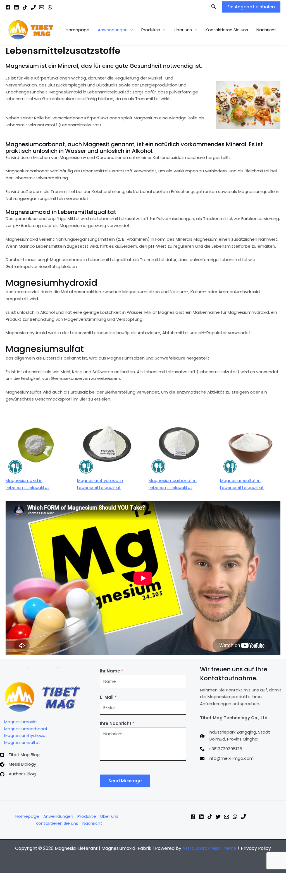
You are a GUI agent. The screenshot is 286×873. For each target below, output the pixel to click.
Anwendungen (113, 30)
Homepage (77, 30)
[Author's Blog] (18, 774)
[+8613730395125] (221, 749)
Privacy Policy (256, 848)
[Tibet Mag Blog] (20, 754)
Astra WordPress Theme (209, 848)
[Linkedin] (16, 7)
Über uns (183, 30)
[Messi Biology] (18, 764)
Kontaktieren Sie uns (227, 30)
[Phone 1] (33, 7)
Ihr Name (111, 671)
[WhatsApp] (50, 7)
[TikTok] (24, 7)
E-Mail (108, 697)
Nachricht (266, 30)
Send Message (125, 781)
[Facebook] (8, 7)
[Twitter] (218, 816)
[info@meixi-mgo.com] (227, 758)
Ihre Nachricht (117, 723)
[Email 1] (41, 7)
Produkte (150, 30)
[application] (130, 30)
